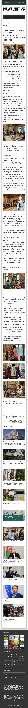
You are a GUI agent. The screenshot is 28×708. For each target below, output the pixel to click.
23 (22, 663)
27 (14, 664)
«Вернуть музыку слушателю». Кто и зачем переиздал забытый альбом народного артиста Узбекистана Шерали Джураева (14, 483)
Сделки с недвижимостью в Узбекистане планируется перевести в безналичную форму (13, 421)
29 (19, 664)
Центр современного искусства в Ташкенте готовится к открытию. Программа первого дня (14, 463)
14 (16, 661)
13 (14, 661)
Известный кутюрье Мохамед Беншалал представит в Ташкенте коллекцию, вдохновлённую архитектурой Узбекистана (14, 443)
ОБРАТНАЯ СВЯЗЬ (8, 674)
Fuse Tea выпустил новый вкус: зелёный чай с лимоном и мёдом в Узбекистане (13, 518)
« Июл (5, 668)
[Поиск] (20, 2)
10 (5, 661)
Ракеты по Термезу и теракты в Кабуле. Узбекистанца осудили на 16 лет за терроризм (15, 415)
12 (11, 661)
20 (14, 663)
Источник (5, 408)
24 (5, 664)
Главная (6, 23)
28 (16, 664)
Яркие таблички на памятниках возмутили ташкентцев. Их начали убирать (13, 502)
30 (22, 664)
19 (11, 663)
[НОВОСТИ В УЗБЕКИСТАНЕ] (14, 11)
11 (8, 661)
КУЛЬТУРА (11, 23)
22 (19, 663)
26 (11, 664)
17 (5, 663)
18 (8, 663)
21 (16, 663)
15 (19, 661)
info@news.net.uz (10, 698)
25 (8, 664)
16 (22, 661)
